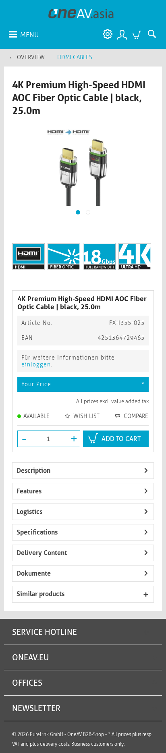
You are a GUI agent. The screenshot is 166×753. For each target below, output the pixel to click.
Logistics (29, 512)
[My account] (122, 34)
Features (29, 491)
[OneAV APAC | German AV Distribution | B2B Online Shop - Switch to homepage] (81, 13)
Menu (29, 35)
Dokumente (34, 573)
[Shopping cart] (138, 34)
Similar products (40, 594)
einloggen (36, 364)
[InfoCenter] (106, 34)
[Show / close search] (154, 34)
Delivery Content (42, 553)
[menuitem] (23, 34)
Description (33, 470)
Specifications (37, 532)
